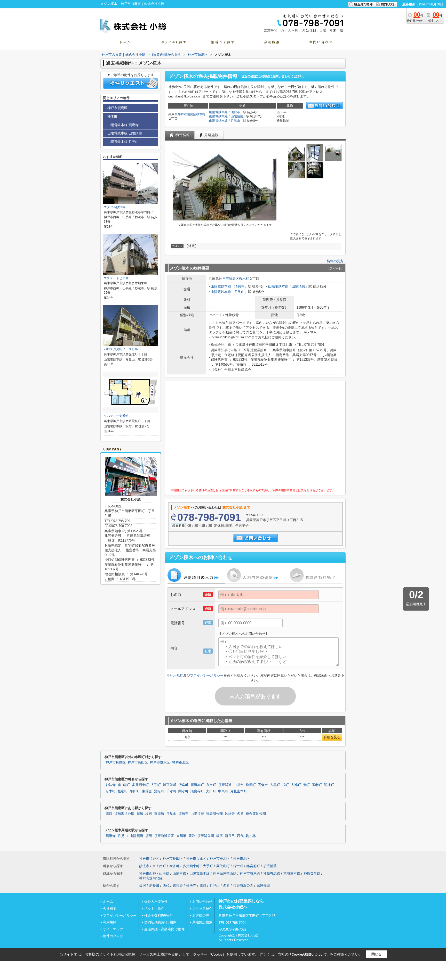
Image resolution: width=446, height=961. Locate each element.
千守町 (171, 791)
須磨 (140, 814)
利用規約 (176, 675)
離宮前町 (169, 785)
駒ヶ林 (251, 836)
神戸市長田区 (138, 762)
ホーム (108, 901)
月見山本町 (238, 791)
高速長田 (263, 886)
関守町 (183, 791)
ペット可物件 (154, 908)
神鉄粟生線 (312, 873)
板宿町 (123, 791)
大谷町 (174, 866)
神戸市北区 (180, 762)
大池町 (296, 785)
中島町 (223, 791)
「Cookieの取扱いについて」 (309, 954)
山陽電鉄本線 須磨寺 (123, 125)
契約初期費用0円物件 (160, 922)
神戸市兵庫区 (116, 762)
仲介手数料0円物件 (158, 915)
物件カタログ (113, 936)
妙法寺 (111, 785)
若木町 (111, 791)
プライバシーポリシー (207, 675)
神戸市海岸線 (250, 873)
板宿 (148, 814)
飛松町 (159, 791)
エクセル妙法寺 (114, 207)
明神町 (329, 785)
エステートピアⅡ (116, 278)
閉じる (376, 954)
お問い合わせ (202, 901)
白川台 (239, 785)
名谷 (240, 814)
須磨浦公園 (214, 814)
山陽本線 (179, 873)
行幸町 (183, 785)
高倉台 (263, 785)
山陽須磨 (237, 116)
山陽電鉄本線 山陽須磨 (124, 133)
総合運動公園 (256, 814)
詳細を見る (332, 737)
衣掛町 (211, 785)
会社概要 (109, 908)
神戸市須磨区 (187, 114)
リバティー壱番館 (116, 416)
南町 (126, 785)
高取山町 (223, 866)
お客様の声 (200, 915)
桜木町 (200, 114)
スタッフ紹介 (202, 908)
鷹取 (109, 814)
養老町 (317, 785)
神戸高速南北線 (151, 878)
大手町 (156, 785)
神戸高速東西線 (224, 873)
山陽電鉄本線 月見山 (123, 142)
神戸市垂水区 (160, 762)
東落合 (147, 791)
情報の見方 (335, 261)
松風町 (251, 785)
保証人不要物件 (156, 901)
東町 (306, 785)
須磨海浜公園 (124, 814)
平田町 (135, 791)
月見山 (235, 120)
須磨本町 (197, 785)
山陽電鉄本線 (218, 112)
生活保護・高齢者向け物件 (164, 929)
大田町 (211, 791)
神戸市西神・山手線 (154, 873)
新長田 (230, 836)
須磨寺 (235, 112)
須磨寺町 (197, 791)
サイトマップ (113, 929)
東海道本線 (291, 873)
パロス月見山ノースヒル (121, 349)
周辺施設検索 (202, 922)
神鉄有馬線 (271, 873)
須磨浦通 (225, 785)
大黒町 (275, 785)
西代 (240, 836)
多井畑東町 (140, 785)
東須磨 (159, 814)
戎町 (285, 785)
